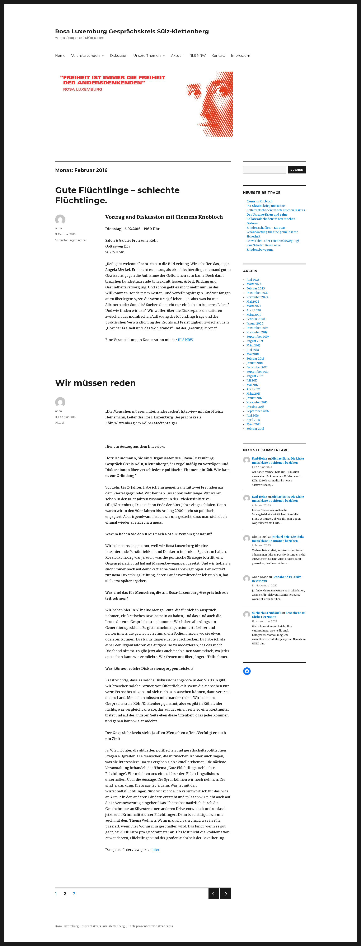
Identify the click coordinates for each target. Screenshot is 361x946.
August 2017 (255, 376)
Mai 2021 (253, 301)
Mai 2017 (252, 385)
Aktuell (177, 56)
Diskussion (118, 56)
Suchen (296, 169)
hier (155, 849)
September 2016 (258, 411)
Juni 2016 (253, 415)
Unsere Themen (147, 56)
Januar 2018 (255, 363)
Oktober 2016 (255, 407)
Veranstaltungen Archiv (70, 240)
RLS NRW (197, 56)
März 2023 (254, 284)
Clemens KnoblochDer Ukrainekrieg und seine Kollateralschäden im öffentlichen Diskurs (276, 206)
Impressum (240, 56)
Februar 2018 (255, 358)
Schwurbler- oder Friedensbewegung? (273, 241)
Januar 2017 (254, 398)
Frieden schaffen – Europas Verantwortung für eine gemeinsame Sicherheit (272, 232)
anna (58, 228)
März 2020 (254, 315)
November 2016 (257, 402)
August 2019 (255, 341)
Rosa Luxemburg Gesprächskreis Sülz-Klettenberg (132, 31)
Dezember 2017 (257, 367)
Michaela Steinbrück (266, 613)
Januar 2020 (255, 323)
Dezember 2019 (257, 328)
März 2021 (254, 306)
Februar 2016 (255, 429)
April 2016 (253, 420)
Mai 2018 (253, 354)
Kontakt (218, 56)
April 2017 (253, 389)
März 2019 (253, 345)
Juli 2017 (252, 380)
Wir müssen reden (95, 383)
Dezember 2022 (257, 293)
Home (60, 56)
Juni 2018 (253, 350)
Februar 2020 (256, 319)
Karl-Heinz (259, 458)
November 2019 (257, 332)
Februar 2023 (256, 288)
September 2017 (257, 372)
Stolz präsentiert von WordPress (151, 926)
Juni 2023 (253, 280)
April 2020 (254, 310)
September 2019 (258, 336)
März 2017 (253, 393)
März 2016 (253, 424)
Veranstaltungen (85, 56)
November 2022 (257, 297)
